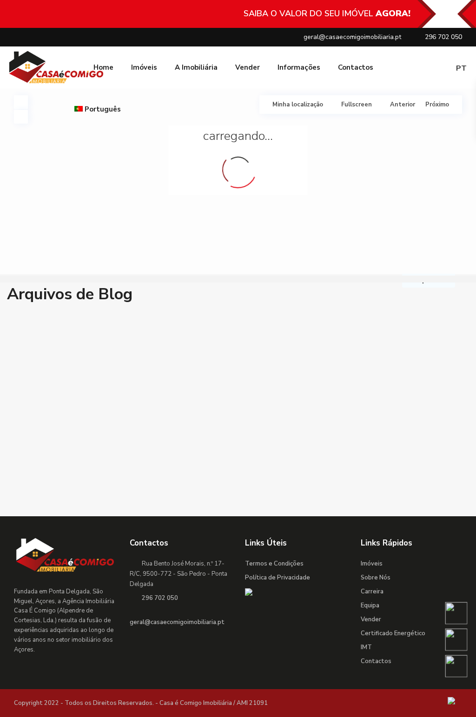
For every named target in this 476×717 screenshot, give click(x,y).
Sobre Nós (375, 577)
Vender (247, 67)
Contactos (355, 67)
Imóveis (144, 67)
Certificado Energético (393, 633)
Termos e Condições (274, 563)
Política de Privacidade (277, 577)
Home (103, 67)
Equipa (370, 605)
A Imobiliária (196, 67)
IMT (366, 647)
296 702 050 (443, 37)
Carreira (372, 591)
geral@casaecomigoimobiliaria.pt (352, 37)
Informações (299, 67)
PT (461, 68)
